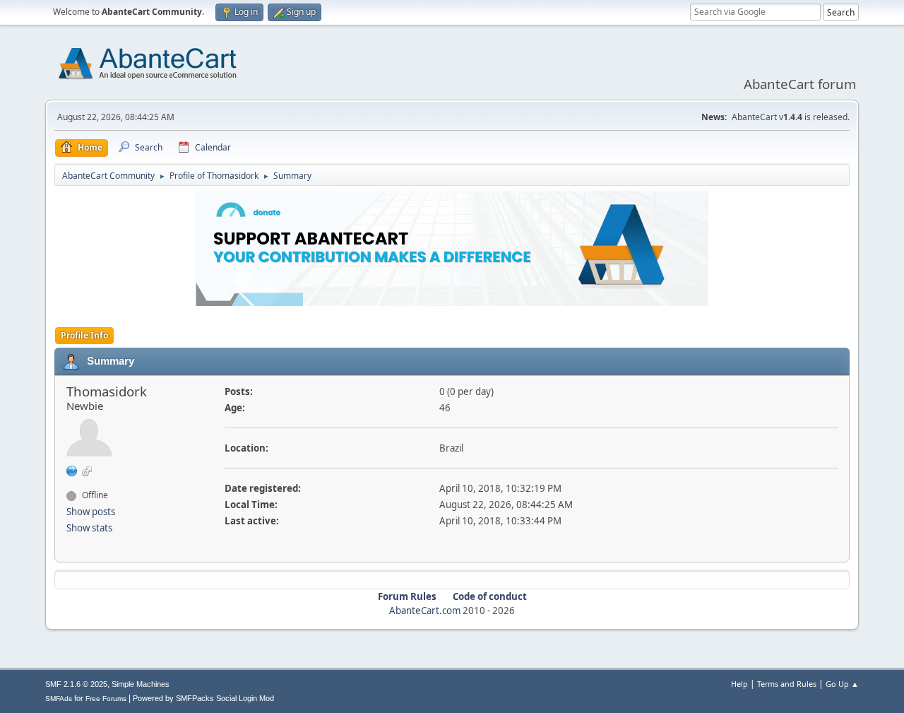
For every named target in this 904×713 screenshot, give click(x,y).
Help (739, 683)
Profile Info (84, 335)
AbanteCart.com (424, 610)
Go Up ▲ (842, 683)
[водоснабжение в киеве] (72, 470)
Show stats (89, 528)
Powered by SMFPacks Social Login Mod (203, 698)
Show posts (90, 511)
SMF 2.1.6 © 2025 (76, 684)
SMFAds (58, 698)
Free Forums (105, 698)
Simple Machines (141, 684)
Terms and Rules (786, 683)
